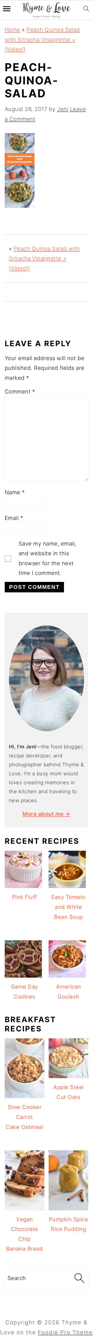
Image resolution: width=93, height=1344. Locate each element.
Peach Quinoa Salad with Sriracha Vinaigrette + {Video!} (42, 39)
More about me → (46, 814)
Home (12, 29)
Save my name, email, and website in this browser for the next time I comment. (47, 558)
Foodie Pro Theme (65, 1332)
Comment (20, 391)
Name (15, 492)
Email (14, 518)
